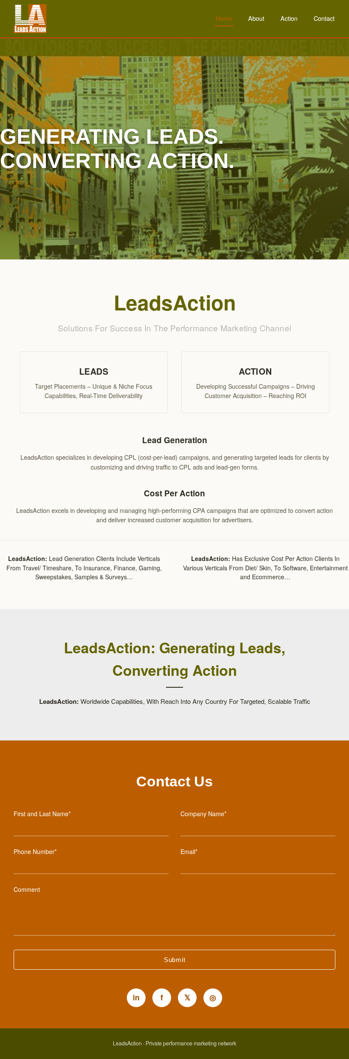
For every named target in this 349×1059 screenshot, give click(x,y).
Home (224, 18)
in (136, 997)
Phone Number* (35, 851)
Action (289, 18)
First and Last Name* (42, 813)
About (256, 18)
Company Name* (203, 813)
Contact (324, 18)
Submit (175, 959)
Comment (27, 889)
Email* (188, 851)
